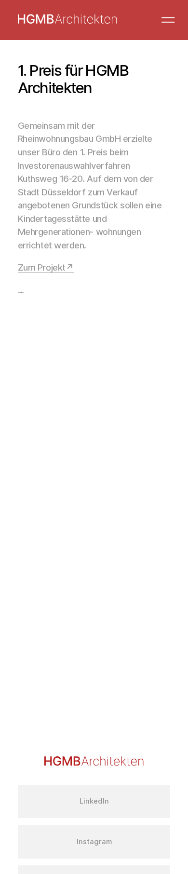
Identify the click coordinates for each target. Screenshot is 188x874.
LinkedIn (94, 801)
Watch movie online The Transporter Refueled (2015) (21, 292)
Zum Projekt (42, 267)
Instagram (94, 841)
